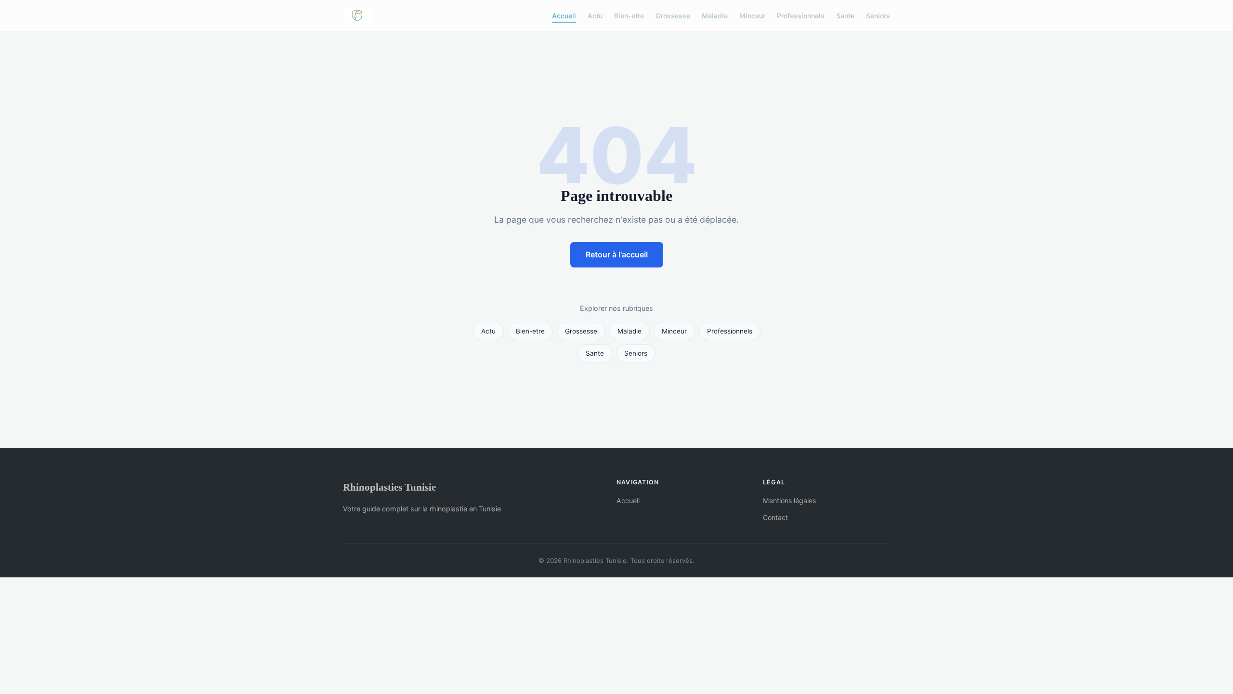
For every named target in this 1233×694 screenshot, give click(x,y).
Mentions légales (789, 500)
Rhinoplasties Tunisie (389, 487)
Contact (775, 517)
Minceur (752, 15)
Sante (845, 15)
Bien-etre (629, 15)
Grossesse (673, 15)
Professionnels (801, 15)
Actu (595, 15)
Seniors (878, 15)
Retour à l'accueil (617, 254)
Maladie (715, 15)
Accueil (564, 15)
